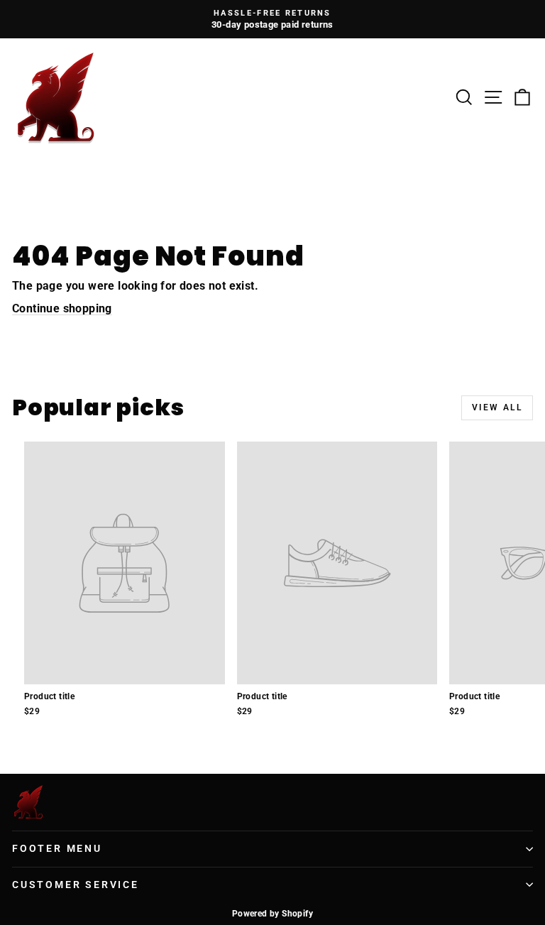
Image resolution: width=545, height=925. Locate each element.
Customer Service (75, 884)
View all (497, 407)
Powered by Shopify (272, 914)
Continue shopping (62, 308)
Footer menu (57, 848)
